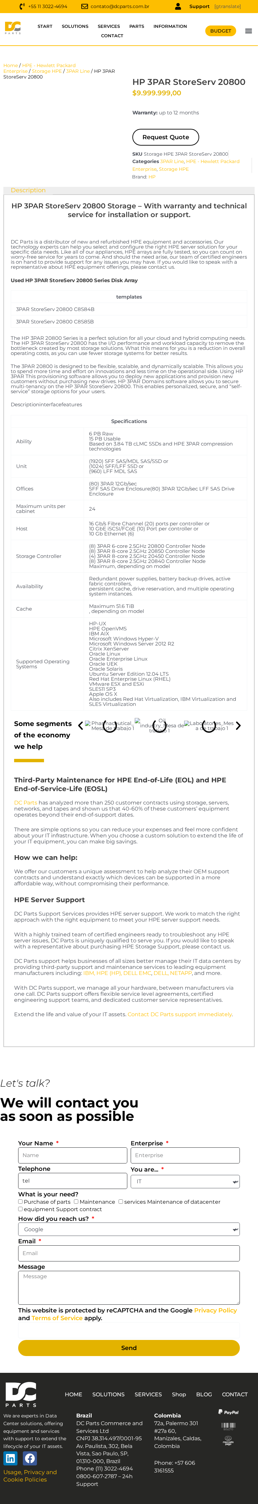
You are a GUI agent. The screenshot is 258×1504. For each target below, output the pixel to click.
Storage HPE (47, 71)
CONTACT (112, 35)
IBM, (89, 973)
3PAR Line (78, 71)
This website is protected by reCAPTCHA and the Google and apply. (127, 1314)
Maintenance (97, 1202)
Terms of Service (57, 1318)
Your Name (36, 1143)
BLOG (204, 1394)
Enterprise (148, 1143)
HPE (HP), (109, 973)
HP (152, 176)
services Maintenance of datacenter (172, 1202)
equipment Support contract (63, 1209)
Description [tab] (28, 190)
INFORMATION (170, 26)
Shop (179, 1394)
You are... (145, 1169)
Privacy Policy (215, 1310)
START (45, 26)
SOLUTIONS (75, 26)
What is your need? (48, 1194)
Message (31, 1266)
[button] (248, 31)
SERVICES (109, 26)
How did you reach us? (54, 1219)
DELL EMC (137, 973)
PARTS (136, 26)
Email (27, 1241)
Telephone (34, 1169)
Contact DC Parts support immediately (180, 1014)
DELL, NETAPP (173, 973)
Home (10, 65)
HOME (73, 1394)
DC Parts (25, 802)
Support (199, 6)
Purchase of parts (47, 1202)
